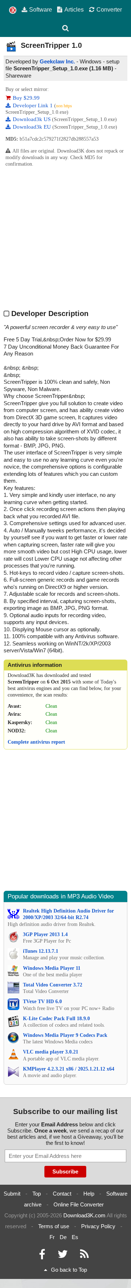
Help (88, 1194)
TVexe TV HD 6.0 (42, 1001)
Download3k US (32, 119)
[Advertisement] (65, 238)
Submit (12, 1194)
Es (75, 1237)
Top (36, 1194)
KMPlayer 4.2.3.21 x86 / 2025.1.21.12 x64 (68, 1069)
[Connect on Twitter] (62, 1256)
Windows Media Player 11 (51, 968)
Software (40, 9)
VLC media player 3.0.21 (50, 1052)
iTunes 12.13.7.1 (40, 951)
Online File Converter (78, 1204)
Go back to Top (69, 1270)
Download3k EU (32, 127)
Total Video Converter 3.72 (52, 985)
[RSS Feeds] (84, 1256)
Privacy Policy (98, 1226)
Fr (52, 1237)
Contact (62, 1194)
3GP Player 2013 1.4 (45, 934)
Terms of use (53, 1226)
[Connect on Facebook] (42, 1256)
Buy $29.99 (26, 98)
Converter (109, 9)
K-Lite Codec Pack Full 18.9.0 (56, 1018)
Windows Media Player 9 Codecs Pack (65, 1035)
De (63, 1237)
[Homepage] (12, 10)
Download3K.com (84, 1215)
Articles (74, 9)
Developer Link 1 (33, 105)
